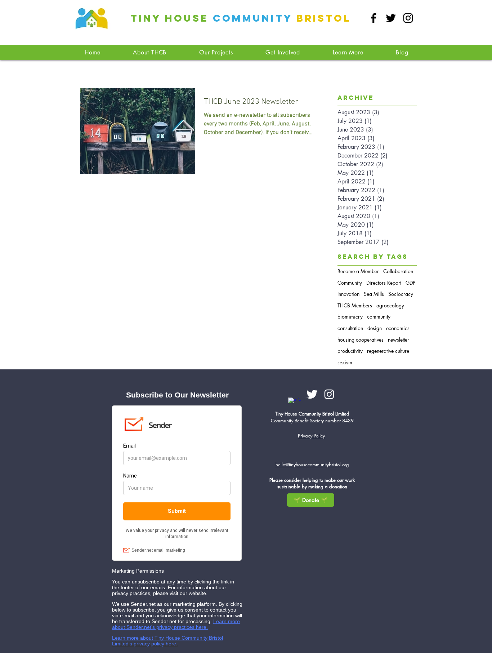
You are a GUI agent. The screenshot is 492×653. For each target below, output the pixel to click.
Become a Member (358, 271)
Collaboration (398, 271)
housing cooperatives (360, 339)
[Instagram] (408, 18)
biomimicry (350, 316)
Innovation (348, 293)
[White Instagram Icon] (329, 394)
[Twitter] (390, 18)
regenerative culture (388, 350)
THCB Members (354, 305)
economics (398, 328)
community (378, 316)
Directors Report (383, 282)
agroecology (390, 305)
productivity (350, 350)
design (374, 328)
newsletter (398, 339)
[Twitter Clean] (311, 394)
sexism (344, 362)
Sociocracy (400, 293)
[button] (216, 52)
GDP (410, 282)
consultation (350, 328)
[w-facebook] (294, 403)
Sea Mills (374, 293)
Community (349, 282)
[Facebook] (373, 18)
